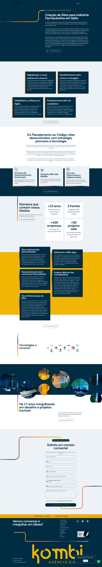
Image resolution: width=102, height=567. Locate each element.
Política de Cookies (17, 560)
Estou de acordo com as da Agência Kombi (59, 501)
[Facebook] (87, 521)
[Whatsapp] (98, 561)
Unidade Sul (63, 524)
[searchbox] (61, 486)
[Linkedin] (82, 521)
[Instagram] (77, 521)
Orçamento (63, 529)
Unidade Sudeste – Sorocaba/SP (42, 516)
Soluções (62, 526)
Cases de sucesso (64, 527)
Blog (61, 535)
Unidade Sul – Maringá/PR (61, 516)
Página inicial (63, 520)
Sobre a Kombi (63, 522)
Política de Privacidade (18, 558)
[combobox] (60, 486)
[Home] (17, 2)
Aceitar (85, 560)
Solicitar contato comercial (62, 504)
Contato (62, 536)
